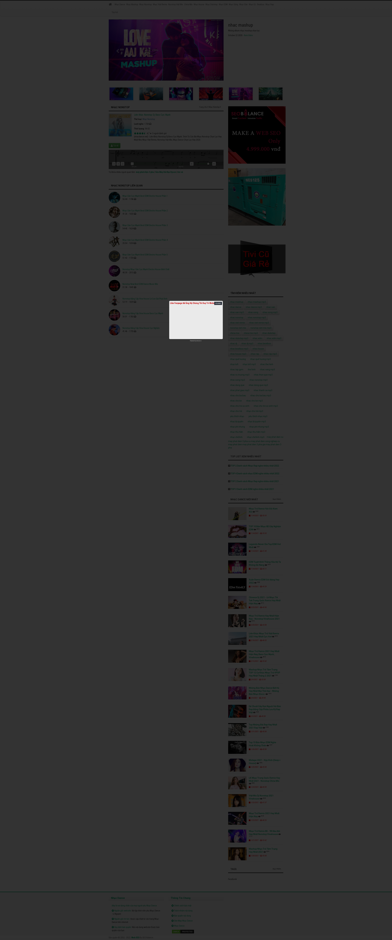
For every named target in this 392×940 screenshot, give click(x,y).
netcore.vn (198, 341)
